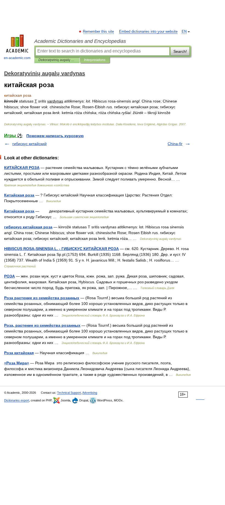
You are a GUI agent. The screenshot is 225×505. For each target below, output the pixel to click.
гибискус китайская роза (28, 227)
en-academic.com (17, 58)
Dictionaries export (16, 400)
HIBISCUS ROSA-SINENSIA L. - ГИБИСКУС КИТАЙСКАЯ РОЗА (61, 248)
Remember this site (98, 32)
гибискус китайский (29, 143)
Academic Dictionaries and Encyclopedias (80, 41)
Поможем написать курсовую (55, 136)
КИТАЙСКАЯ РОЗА (22, 167)
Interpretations (94, 60)
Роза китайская (19, 353)
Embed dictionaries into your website (148, 32)
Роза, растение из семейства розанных (42, 325)
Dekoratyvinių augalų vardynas (56, 60)
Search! (180, 51)
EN (184, 32)
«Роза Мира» (16, 363)
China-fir (175, 143)
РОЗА (9, 276)
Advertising (89, 392)
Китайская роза (19, 195)
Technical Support (69, 392)
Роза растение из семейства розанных (41, 298)
